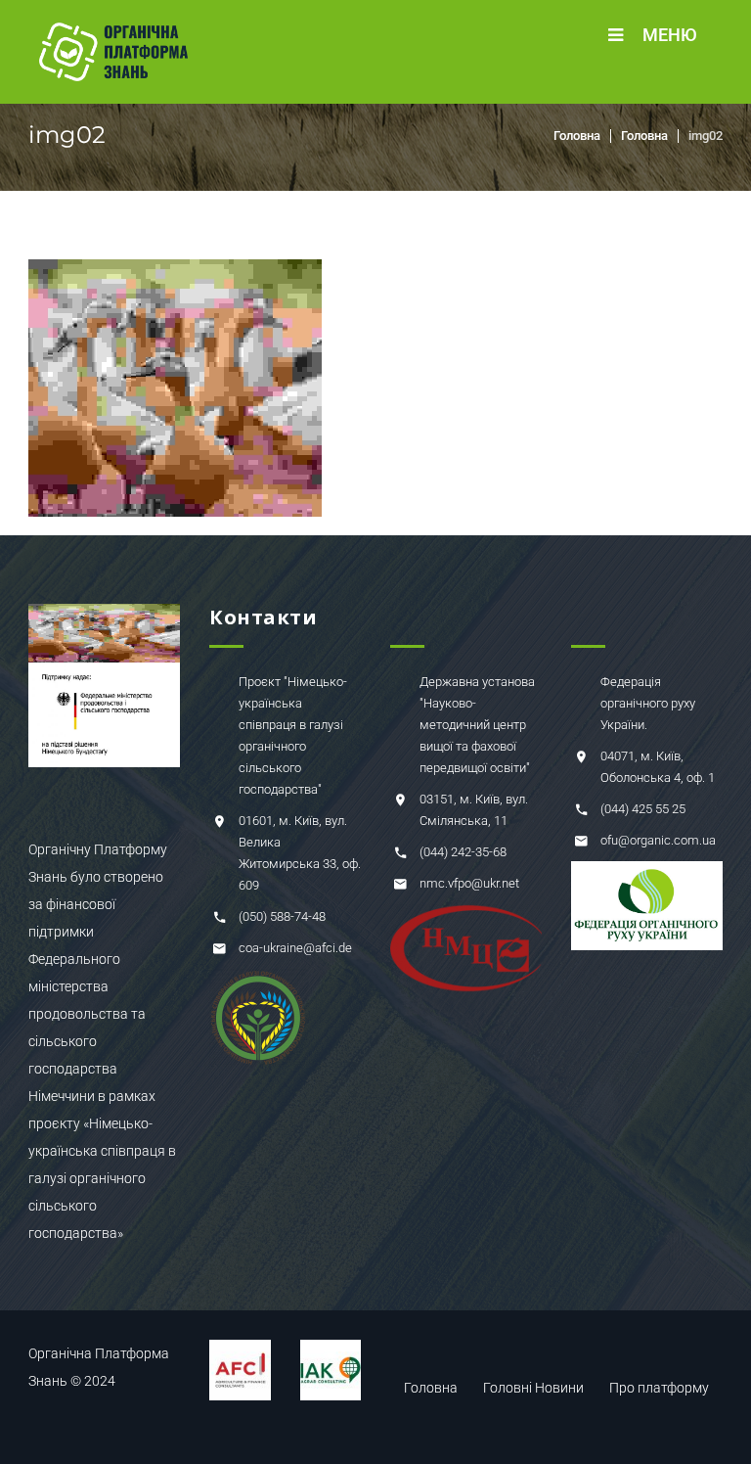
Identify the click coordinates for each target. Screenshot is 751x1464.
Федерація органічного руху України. (647, 703)
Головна (576, 135)
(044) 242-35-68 (463, 852)
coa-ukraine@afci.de (295, 947)
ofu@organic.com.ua (658, 840)
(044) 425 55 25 (642, 808)
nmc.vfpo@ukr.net (469, 883)
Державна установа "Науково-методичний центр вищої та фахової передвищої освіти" (477, 724)
